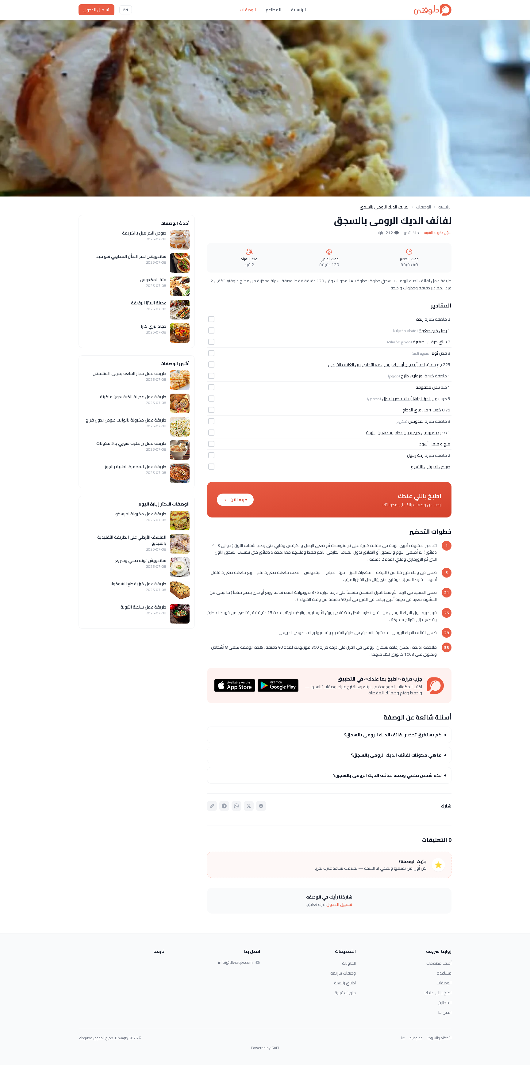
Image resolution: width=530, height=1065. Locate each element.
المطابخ (444, 1002)
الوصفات (248, 10)
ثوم (435, 353)
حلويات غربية (345, 993)
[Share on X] (249, 806)
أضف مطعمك (438, 963)
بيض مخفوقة (428, 387)
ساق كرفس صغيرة (430, 342)
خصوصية (416, 1038)
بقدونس (416, 421)
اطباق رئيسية (345, 983)
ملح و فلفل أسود (434, 444)
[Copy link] (212, 806)
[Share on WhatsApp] (236, 806)
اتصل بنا (444, 1012)
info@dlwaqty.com (235, 962)
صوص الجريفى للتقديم (430, 467)
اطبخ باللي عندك (437, 993)
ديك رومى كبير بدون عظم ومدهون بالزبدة (402, 433)
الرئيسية (298, 10)
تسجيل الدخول (96, 10)
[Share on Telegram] (224, 806)
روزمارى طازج (412, 376)
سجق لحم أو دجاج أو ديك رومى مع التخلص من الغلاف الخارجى (382, 364)
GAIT (275, 1047)
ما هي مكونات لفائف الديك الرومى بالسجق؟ (396, 755)
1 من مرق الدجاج (417, 410)
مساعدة (444, 973)
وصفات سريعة (343, 973)
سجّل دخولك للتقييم (437, 232)
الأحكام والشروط (439, 1038)
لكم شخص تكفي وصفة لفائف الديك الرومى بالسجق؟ (387, 775)
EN (125, 9)
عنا (403, 1038)
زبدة (420, 319)
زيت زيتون (415, 455)
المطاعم (273, 10)
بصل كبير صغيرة (433, 330)
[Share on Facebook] (261, 806)
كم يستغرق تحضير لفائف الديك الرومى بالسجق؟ (393, 735)
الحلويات (349, 963)
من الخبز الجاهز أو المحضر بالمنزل (409, 399)
